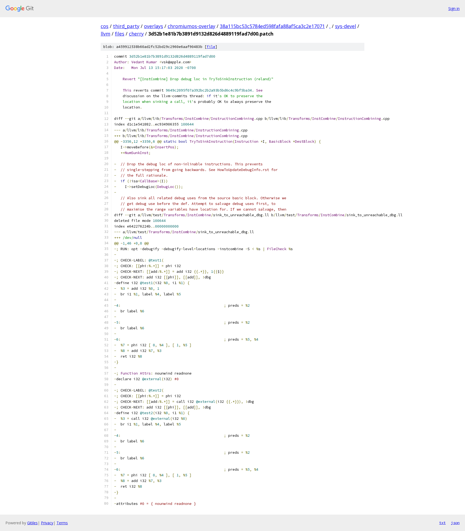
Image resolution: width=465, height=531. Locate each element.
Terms (62, 522)
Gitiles (32, 522)
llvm (105, 33)
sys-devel (345, 26)
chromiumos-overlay (191, 26)
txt (442, 522)
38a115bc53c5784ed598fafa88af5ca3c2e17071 (272, 26)
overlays (153, 26)
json (455, 522)
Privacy (47, 522)
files (119, 33)
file (211, 46)
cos (104, 26)
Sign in (454, 8)
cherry (136, 33)
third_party (126, 26)
